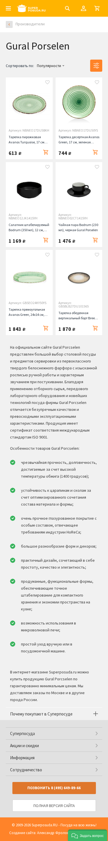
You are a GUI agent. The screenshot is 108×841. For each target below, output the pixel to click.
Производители (30, 23)
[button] (87, 835)
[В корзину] (46, 152)
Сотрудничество (26, 769)
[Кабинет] (83, 8)
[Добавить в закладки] (47, 82)
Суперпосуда (22, 733)
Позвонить (54, 787)
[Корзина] (97, 8)
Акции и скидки (24, 745)
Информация (22, 757)
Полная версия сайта (54, 805)
